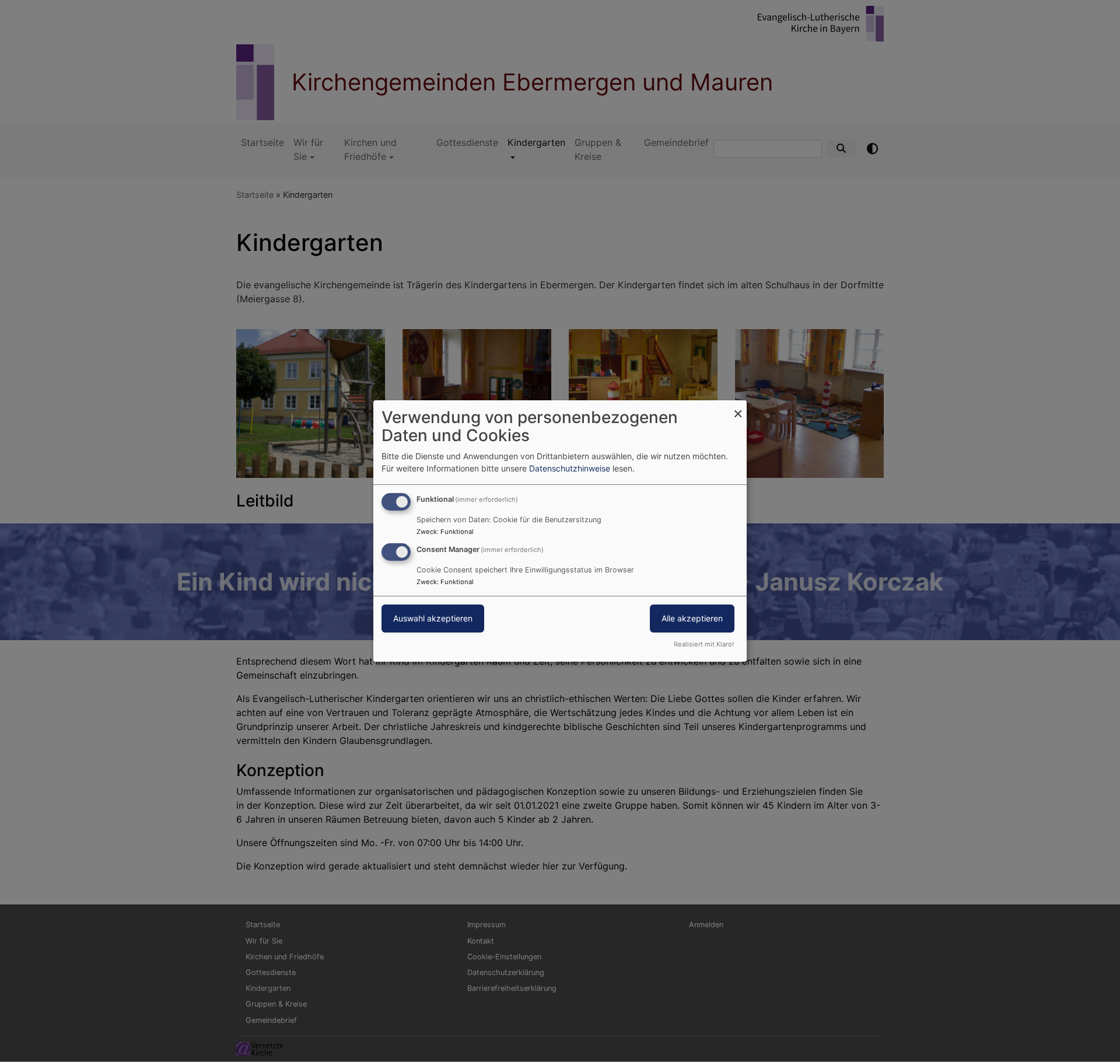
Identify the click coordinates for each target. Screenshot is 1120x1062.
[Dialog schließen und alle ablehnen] (738, 407)
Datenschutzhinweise (569, 468)
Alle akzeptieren (692, 618)
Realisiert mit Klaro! (704, 644)
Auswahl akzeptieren (433, 618)
